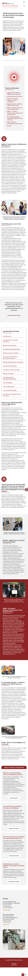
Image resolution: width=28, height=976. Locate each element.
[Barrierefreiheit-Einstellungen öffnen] (26, 489)
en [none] (25, 974)
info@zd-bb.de (6, 910)
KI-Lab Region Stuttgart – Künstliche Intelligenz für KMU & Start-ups (14, 118)
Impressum (14, 963)
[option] (25, 974)
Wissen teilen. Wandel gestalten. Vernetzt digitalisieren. (12, 100)
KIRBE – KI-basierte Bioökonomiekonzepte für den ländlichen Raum (15, 113)
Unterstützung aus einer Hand (14, 96)
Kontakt (9, 126)
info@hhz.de (6, 924)
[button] (24, 2)
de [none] (23, 974)
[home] (8, 3)
